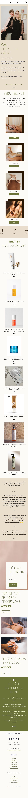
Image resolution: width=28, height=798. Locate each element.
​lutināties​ (13, 584)
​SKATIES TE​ (6, 612)
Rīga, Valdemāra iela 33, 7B (14, 750)
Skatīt (14, 137)
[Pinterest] (12, 791)
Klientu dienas (14, 766)
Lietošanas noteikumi (14, 782)
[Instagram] (15, 791)
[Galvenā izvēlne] (2, 2)
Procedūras (14, 760)
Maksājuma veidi (14, 778)
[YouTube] (18, 791)
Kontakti (14, 758)
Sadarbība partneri (14, 768)
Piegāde (14, 776)
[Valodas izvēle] (26, 2)
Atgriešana (14, 780)
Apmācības (14, 762)
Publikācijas (14, 764)
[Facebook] (9, 791)
